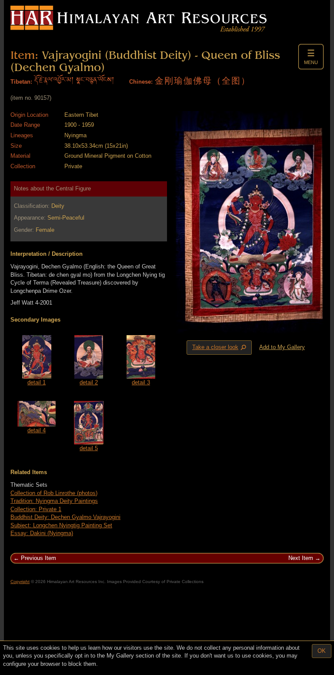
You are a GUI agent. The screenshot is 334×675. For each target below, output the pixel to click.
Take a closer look (220, 348)
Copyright (20, 581)
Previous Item (38, 558)
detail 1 (36, 382)
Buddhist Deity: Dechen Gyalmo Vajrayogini (65, 517)
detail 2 (89, 382)
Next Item (300, 558)
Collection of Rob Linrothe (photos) (53, 493)
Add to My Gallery (282, 347)
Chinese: (141, 81)
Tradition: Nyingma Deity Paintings (54, 501)
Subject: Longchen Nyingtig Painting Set (61, 525)
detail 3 (141, 382)
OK (321, 651)
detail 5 (89, 448)
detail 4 (36, 430)
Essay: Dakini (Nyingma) (41, 533)
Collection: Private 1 (35, 509)
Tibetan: (21, 81)
